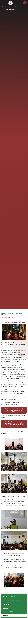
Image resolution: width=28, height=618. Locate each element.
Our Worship (4, 314)
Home (3, 313)
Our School (19, 313)
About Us (10, 313)
